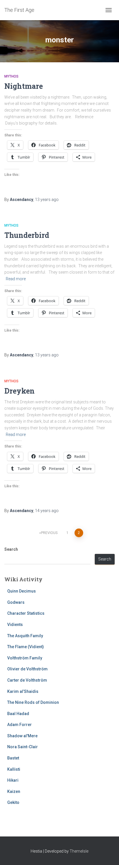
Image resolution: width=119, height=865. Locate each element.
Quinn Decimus (21, 591)
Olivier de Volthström (27, 669)
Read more (16, 279)
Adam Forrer (19, 724)
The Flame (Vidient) (25, 646)
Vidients (15, 624)
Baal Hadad (18, 713)
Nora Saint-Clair (22, 746)
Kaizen (13, 791)
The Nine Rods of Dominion (33, 702)
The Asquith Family (25, 635)
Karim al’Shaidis (22, 691)
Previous (49, 533)
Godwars (16, 602)
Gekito (13, 802)
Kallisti (13, 769)
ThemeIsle (79, 851)
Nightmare (23, 86)
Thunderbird (26, 235)
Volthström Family (24, 658)
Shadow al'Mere (22, 736)
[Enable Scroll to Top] (107, 853)
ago (47, 199)
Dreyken (19, 391)
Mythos (11, 76)
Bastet (13, 758)
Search (11, 549)
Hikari (12, 780)
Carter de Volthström (27, 680)
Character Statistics (25, 613)
